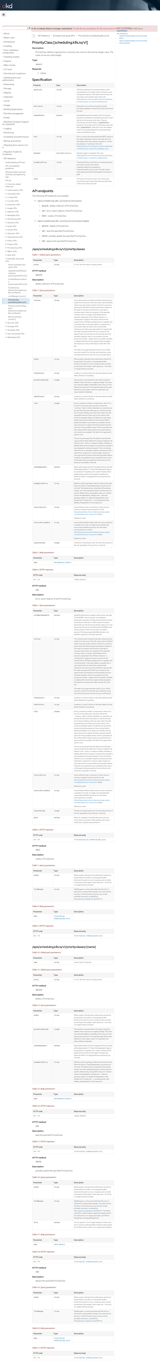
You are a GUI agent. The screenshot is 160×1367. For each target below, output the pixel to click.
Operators (8, 97)
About (6, 33)
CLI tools (8, 69)
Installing (8, 46)
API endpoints (122, 33)
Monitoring (9, 132)
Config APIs (12, 197)
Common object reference (13, 185)
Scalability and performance (16, 137)
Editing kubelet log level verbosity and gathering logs (15, 174)
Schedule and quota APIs (64, 35)
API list (8, 180)
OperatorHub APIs (15, 237)
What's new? (9, 37)
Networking (9, 84)
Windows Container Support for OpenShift (15, 123)
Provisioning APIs (14, 248)
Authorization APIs (15, 190)
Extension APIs (13, 204)
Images (7, 105)
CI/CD (6, 101)
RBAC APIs (12, 251)
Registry (7, 92)
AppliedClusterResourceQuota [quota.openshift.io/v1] (17, 273)
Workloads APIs (13, 337)
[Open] (3, 14)
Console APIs (13, 201)
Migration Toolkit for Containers (12, 153)
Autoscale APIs (13, 194)
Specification (122, 31)
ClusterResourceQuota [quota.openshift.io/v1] (17, 281)
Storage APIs (12, 326)
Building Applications (13, 109)
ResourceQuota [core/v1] (14, 318)
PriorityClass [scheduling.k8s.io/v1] (17, 301)
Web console (9, 65)
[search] (29, 28)
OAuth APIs (12, 230)
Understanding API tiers (15, 162)
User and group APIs (15, 333)
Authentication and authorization (11, 79)
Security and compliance (15, 73)
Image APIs (12, 208)
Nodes (7, 117)
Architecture (9, 42)
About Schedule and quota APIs (16, 265)
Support (7, 61)
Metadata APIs (13, 215)
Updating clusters (12, 57)
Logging (7, 128)
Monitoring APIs (14, 219)
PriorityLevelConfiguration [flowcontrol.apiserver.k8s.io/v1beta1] (17, 309)
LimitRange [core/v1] (17, 296)
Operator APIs (13, 233)
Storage (7, 88)
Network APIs (13, 222)
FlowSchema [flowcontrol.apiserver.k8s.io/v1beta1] (17, 290)
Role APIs (11, 255)
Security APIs (13, 323)
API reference (44, 35)
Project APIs (12, 244)
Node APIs (11, 226)
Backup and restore (12, 141)
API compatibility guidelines (12, 167)
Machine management (13, 113)
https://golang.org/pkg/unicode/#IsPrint (88, 899)
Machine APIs (13, 211)
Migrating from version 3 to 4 (15, 146)
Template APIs (13, 330)
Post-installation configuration (10, 51)
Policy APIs (12, 240)
